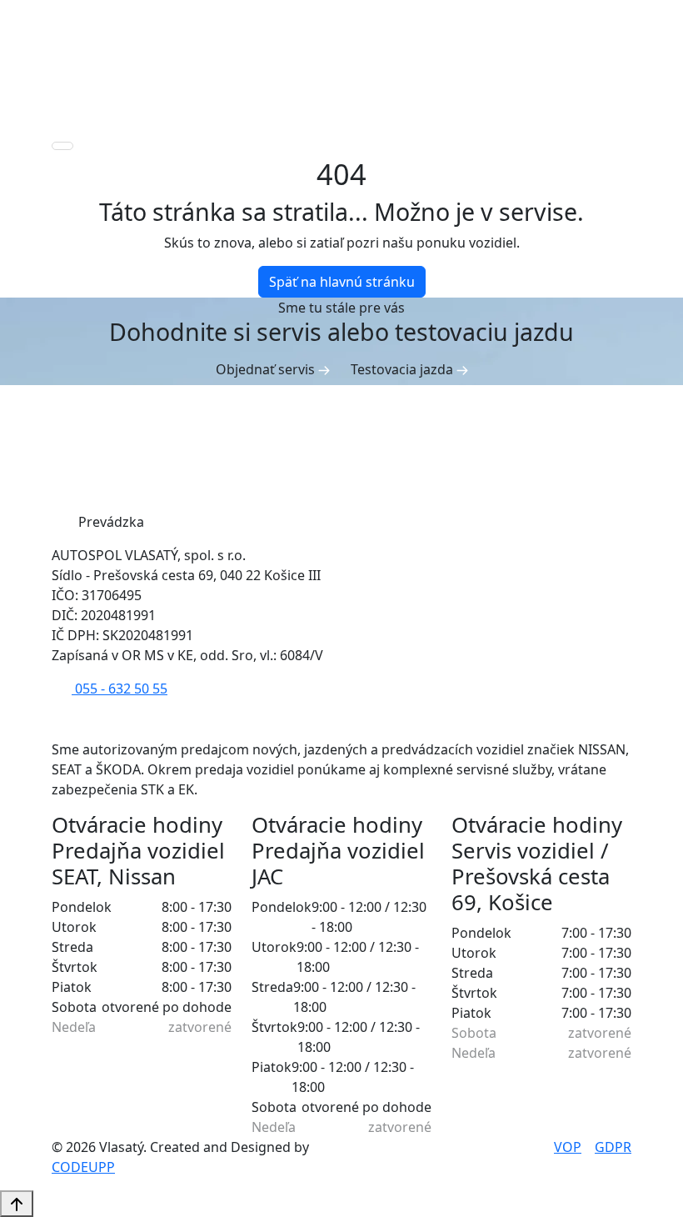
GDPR (613, 1147)
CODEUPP (83, 1167)
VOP (567, 1147)
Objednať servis (267, 369)
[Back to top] (16, 1203)
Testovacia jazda (403, 369)
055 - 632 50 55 (119, 688)
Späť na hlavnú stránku (342, 282)
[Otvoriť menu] (62, 146)
